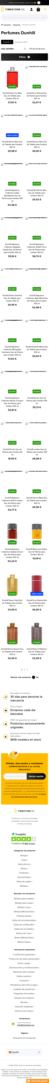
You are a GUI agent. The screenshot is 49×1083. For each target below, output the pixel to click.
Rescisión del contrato (24, 971)
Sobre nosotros (24, 976)
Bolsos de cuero (24, 933)
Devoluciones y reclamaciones (24, 967)
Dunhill (6, 42)
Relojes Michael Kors (24, 911)
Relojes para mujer (24, 902)
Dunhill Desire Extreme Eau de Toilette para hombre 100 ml (12, 298)
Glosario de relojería (24, 997)
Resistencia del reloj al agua (23, 984)
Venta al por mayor (24, 1010)
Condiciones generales (24, 954)
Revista (23, 1002)
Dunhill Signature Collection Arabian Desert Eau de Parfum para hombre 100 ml (12, 553)
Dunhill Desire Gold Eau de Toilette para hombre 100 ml (12, 603)
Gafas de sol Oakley (23, 928)
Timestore (7, 25)
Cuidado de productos (24, 989)
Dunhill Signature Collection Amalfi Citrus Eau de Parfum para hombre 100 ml (37, 248)
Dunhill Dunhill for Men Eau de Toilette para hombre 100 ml (37, 193)
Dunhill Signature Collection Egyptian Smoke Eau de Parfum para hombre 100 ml (12, 248)
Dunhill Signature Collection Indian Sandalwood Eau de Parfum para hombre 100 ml (12, 195)
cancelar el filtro (21, 42)
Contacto (23, 980)
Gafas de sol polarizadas (24, 920)
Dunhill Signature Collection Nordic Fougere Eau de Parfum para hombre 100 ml (12, 402)
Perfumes (16, 25)
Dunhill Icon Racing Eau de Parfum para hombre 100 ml (37, 96)
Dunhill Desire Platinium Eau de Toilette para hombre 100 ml (37, 652)
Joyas (24, 859)
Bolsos (24, 868)
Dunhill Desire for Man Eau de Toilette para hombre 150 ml (12, 96)
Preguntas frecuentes (24, 993)
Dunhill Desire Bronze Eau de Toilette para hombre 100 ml (12, 652)
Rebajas (24, 885)
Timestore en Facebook (24, 1038)
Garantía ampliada (24, 1006)
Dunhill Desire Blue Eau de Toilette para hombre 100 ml (12, 144)
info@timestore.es (25, 1025)
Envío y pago (24, 963)
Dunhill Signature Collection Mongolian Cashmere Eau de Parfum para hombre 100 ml (12, 350)
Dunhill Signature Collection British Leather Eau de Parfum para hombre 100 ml (12, 501)
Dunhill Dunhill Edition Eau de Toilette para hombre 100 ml (37, 349)
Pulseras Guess (24, 915)
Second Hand (23, 877)
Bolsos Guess (24, 941)
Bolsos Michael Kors (23, 937)
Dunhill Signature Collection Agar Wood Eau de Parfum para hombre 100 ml (37, 299)
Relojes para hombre (24, 898)
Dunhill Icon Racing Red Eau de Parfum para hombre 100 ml (37, 603)
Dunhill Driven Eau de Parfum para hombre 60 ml (12, 452)
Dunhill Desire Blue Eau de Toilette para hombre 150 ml (37, 144)
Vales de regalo (23, 881)
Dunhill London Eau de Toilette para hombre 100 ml (36, 452)
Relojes (23, 855)
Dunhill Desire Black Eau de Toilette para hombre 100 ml (36, 500)
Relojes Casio (23, 907)
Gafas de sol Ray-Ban (24, 924)
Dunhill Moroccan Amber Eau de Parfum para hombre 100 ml (36, 552)
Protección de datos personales (24, 958)
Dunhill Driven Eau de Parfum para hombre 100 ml (36, 401)
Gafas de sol (24, 864)
